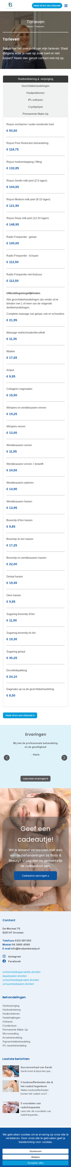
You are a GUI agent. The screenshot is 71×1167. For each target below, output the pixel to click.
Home (30, 26)
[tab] (35, 79)
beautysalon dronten (14, 976)
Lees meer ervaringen (34, 778)
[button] (7, 758)
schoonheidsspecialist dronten (20, 979)
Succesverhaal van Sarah (36, 1067)
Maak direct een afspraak (47, 5)
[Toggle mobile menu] (66, 6)
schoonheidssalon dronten (18, 983)
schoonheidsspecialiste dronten (21, 972)
